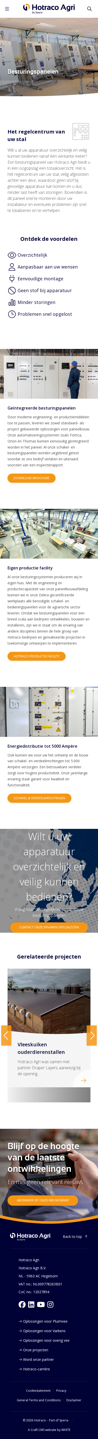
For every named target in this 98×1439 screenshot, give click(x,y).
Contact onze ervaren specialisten (49, 927)
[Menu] (7, 9)
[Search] (89, 9)
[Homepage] (49, 9)
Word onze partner (38, 1359)
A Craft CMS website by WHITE (49, 1430)
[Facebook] (22, 1304)
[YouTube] (41, 1304)
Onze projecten (35, 1349)
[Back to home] (30, 1237)
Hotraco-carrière (36, 1369)
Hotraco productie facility (37, 656)
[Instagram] (50, 1304)
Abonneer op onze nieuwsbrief (43, 1200)
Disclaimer (73, 1400)
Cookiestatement (38, 1391)
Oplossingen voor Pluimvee (45, 1321)
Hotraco (40, 1420)
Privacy (61, 1391)
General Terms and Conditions (39, 1400)
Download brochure (32, 478)
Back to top (72, 1236)
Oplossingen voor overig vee (46, 1340)
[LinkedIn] (31, 1304)
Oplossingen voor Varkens (44, 1330)
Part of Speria (58, 1420)
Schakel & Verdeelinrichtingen (39, 798)
